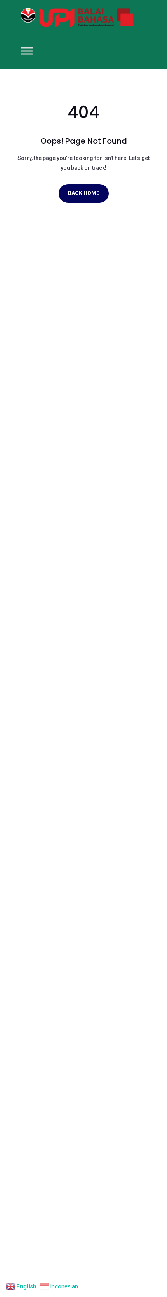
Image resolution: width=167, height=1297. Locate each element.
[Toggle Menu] (27, 50)
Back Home (83, 193)
